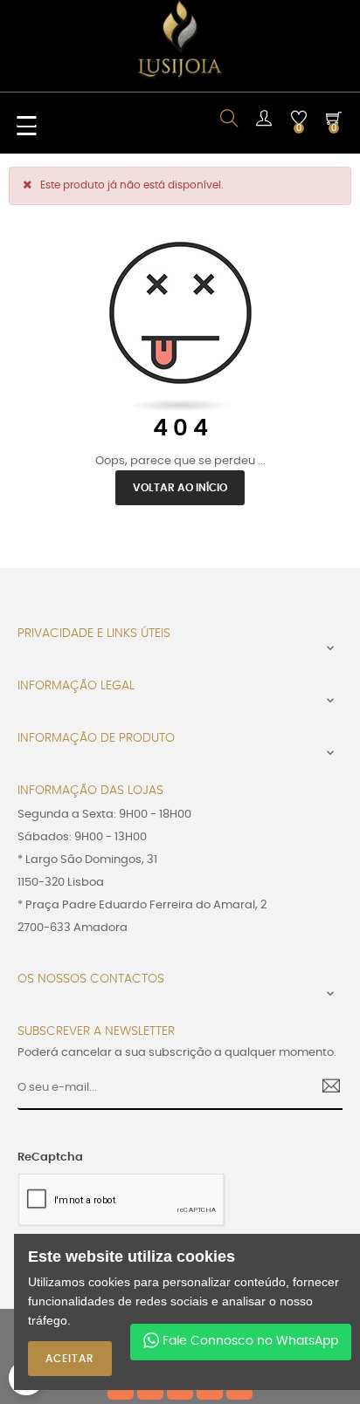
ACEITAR (69, 1358)
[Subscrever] (325, 1088)
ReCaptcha (50, 1157)
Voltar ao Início (180, 488)
